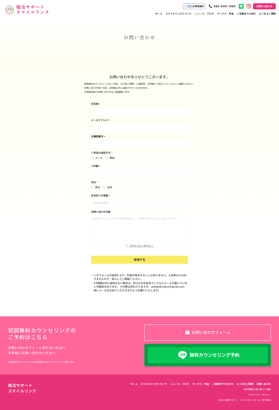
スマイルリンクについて (154, 384)
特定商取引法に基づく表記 (257, 389)
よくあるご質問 (245, 384)
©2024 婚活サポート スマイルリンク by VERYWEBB (244, 400)
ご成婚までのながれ (223, 384)
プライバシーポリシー (141, 246)
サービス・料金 (200, 384)
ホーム (134, 384)
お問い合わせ (264, 384)
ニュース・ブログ (179, 384)
